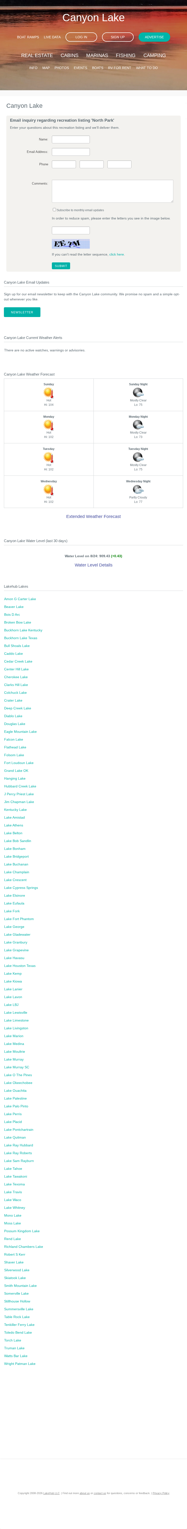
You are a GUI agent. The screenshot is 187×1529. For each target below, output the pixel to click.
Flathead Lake (15, 747)
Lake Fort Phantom (19, 919)
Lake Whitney (14, 1208)
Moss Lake (12, 1223)
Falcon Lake (13, 739)
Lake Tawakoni (15, 1176)
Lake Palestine (15, 1098)
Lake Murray (14, 1059)
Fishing (126, 55)
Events (80, 68)
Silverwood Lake (16, 1270)
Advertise (154, 37)
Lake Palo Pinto (16, 1106)
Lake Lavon (13, 997)
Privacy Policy (161, 1493)
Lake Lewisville (15, 1012)
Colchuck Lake (15, 693)
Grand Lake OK (16, 771)
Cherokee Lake (16, 677)
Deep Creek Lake (17, 708)
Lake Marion (13, 1036)
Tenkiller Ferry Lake (19, 1325)
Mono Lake (12, 1215)
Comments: (40, 183)
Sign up (118, 37)
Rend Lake (12, 1239)
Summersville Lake (18, 1309)
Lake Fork (12, 911)
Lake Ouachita (15, 1090)
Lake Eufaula (14, 903)
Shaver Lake (14, 1262)
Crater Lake (13, 700)
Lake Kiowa (13, 981)
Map (46, 68)
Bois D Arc (12, 614)
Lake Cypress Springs (21, 888)
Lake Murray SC (16, 1067)
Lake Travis (13, 1192)
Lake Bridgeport (16, 856)
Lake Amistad (14, 817)
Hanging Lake (15, 778)
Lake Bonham (15, 849)
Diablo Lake (13, 716)
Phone (43, 164)
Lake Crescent (15, 880)
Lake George (14, 927)
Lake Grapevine (16, 950)
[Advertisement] (93, 1417)
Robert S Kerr (14, 1254)
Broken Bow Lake (17, 622)
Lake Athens (13, 825)
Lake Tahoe (13, 1169)
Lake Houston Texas (20, 966)
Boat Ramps (28, 37)
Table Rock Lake (17, 1317)
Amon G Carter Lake (20, 599)
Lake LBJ (11, 1005)
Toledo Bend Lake (18, 1332)
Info (33, 68)
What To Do (147, 68)
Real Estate (37, 55)
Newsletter (22, 312)
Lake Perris (13, 1114)
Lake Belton (13, 833)
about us (85, 1493)
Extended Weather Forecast (93, 516)
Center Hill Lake (16, 669)
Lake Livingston (16, 1028)
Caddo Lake (13, 653)
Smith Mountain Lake (20, 1286)
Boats (97, 68)
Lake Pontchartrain (18, 1130)
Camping (154, 55)
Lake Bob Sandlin (17, 841)
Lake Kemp (13, 973)
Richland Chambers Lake (23, 1247)
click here (116, 254)
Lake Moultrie (14, 1051)
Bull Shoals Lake (17, 646)
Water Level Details (93, 565)
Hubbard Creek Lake (20, 786)
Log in (81, 37)
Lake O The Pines (18, 1075)
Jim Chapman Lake (19, 802)
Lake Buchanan (16, 864)
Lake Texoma (14, 1184)
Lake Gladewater (17, 934)
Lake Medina (14, 1044)
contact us (100, 1493)
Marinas (97, 55)
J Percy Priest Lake (19, 794)
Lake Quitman (15, 1137)
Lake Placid (13, 1122)
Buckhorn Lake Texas (20, 638)
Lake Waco (12, 1200)
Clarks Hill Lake (16, 685)
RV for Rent (119, 68)
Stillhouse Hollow (17, 1301)
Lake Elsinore (14, 895)
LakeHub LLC (51, 1493)
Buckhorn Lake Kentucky (23, 630)
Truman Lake (14, 1348)
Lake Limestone (16, 1020)
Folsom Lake (14, 755)
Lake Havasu (14, 958)
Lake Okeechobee (18, 1083)
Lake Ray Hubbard (18, 1145)
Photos (62, 68)
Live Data (52, 37)
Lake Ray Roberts (18, 1153)
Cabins (69, 55)
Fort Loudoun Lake (19, 763)
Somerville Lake (16, 1293)
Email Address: (37, 152)
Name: (43, 139)
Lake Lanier (13, 989)
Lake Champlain (16, 872)
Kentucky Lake (15, 810)
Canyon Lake (93, 17)
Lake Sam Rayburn (19, 1161)
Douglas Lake (14, 724)
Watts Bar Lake (16, 1356)
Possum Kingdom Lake (22, 1231)
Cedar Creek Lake (18, 661)
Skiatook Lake (15, 1278)
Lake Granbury (15, 942)
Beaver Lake (14, 607)
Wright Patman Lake (20, 1364)
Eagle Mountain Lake (20, 732)
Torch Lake (12, 1340)
